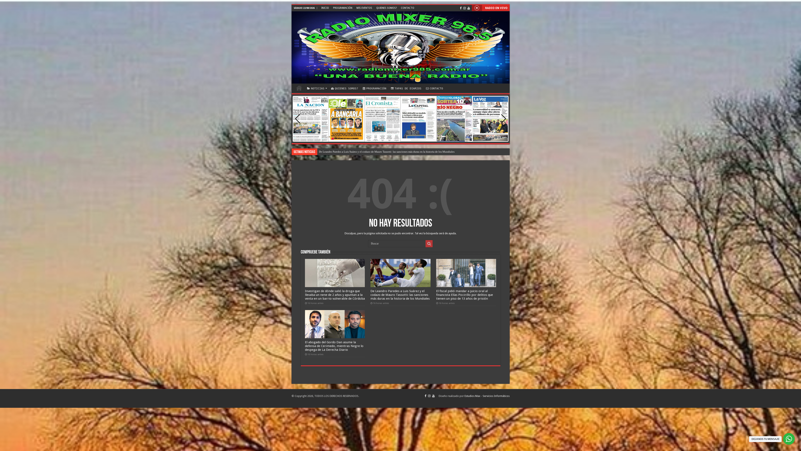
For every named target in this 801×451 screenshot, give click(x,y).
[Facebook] (461, 8)
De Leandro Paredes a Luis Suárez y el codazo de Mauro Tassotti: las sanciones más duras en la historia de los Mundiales (400, 294)
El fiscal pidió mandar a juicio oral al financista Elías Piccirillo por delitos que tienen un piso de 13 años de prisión (464, 294)
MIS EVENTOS (364, 7)
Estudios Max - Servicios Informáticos (487, 396)
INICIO (325, 7)
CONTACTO (407, 7)
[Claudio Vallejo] (401, 47)
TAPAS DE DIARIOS (408, 88)
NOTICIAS (317, 88)
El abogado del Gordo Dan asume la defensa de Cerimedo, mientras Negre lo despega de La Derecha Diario (334, 346)
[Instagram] (464, 8)
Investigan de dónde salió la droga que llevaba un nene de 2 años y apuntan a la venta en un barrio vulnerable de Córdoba (335, 294)
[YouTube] (468, 8)
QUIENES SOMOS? (386, 7)
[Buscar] (429, 243)
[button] (503, 118)
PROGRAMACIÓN (342, 7)
